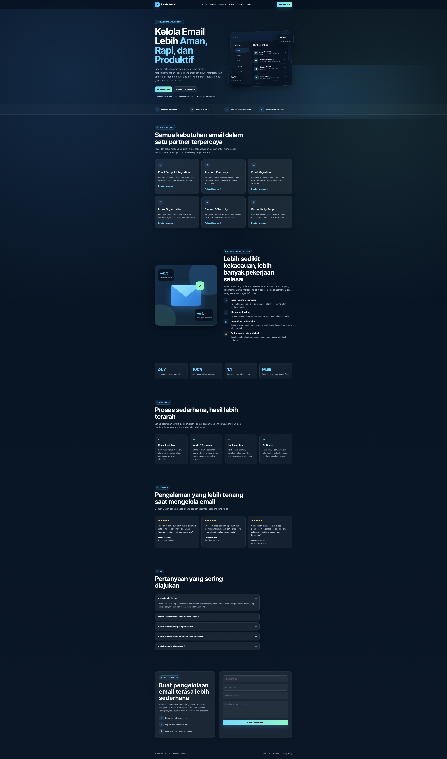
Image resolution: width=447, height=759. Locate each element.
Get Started (284, 4)
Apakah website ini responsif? (171, 646)
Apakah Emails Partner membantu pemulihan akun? (181, 636)
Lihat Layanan (163, 89)
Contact (248, 4)
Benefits (222, 4)
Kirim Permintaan (255, 722)
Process (232, 4)
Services (213, 4)
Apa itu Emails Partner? (168, 598)
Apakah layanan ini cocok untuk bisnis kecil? (178, 617)
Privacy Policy (286, 754)
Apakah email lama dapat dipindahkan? (175, 626)
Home (204, 4)
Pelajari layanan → (166, 186)
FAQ (240, 4)
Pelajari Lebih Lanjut (185, 89)
